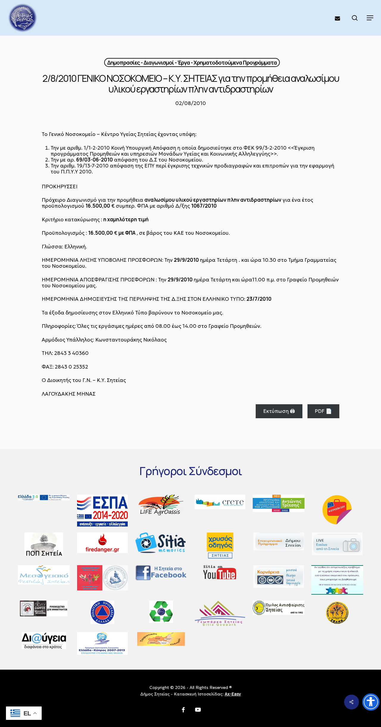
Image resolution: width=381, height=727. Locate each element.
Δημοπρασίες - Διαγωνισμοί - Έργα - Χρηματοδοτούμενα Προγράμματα (192, 62)
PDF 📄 (323, 411)
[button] (370, 18)
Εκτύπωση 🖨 (279, 411)
